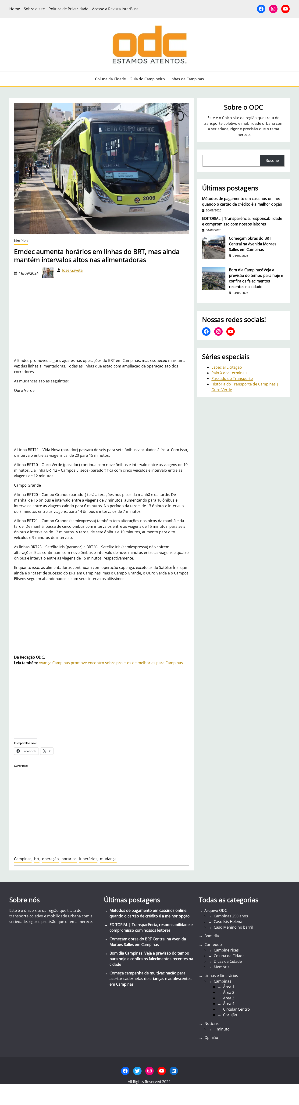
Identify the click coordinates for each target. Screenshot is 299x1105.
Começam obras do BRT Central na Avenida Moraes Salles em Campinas (252, 244)
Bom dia (211, 935)
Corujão (230, 1014)
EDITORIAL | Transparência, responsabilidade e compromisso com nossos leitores (242, 221)
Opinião (211, 1037)
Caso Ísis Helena (228, 921)
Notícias (21, 240)
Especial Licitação (226, 367)
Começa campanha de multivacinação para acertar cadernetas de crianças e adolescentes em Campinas (151, 978)
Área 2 (228, 992)
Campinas (23, 858)
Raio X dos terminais (229, 372)
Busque (272, 160)
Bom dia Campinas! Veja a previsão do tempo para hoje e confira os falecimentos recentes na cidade (256, 278)
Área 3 (228, 998)
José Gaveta (72, 270)
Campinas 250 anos (231, 916)
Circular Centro (236, 1009)
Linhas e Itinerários (221, 975)
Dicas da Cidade (228, 961)
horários (69, 858)
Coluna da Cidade (229, 955)
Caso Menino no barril (233, 927)
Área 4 (228, 1003)
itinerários (88, 858)
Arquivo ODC (215, 910)
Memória (222, 967)
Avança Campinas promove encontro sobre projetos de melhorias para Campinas (111, 662)
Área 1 (228, 986)
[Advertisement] (101, 618)
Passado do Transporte (232, 378)
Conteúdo (213, 944)
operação (50, 858)
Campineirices (226, 950)
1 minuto (222, 1029)
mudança (108, 858)
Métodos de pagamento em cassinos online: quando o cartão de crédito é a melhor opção (242, 201)
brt (36, 858)
